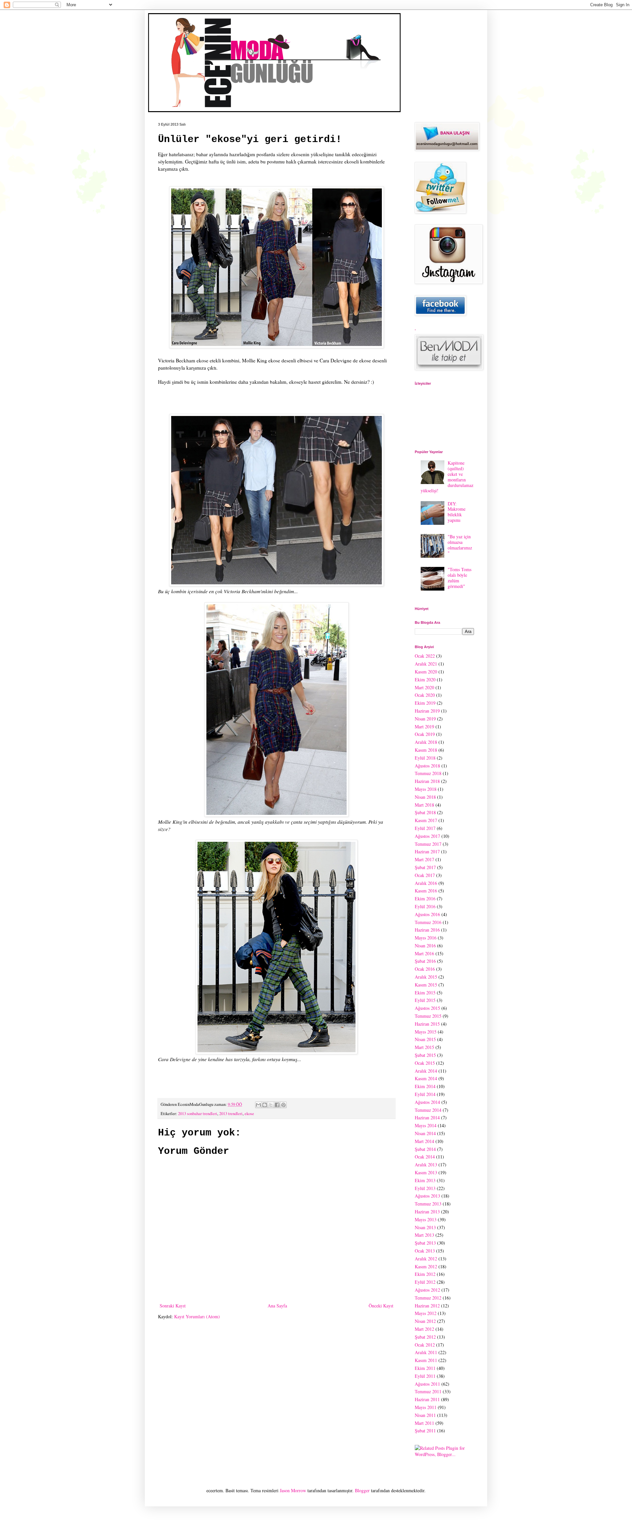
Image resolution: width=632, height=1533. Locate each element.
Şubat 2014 (425, 1149)
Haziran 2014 (427, 1117)
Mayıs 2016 (425, 938)
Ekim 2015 (425, 992)
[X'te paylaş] (271, 1105)
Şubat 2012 (425, 1337)
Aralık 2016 (426, 883)
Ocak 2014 (425, 1157)
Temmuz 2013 (428, 1204)
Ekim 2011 (425, 1368)
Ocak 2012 (425, 1345)
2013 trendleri (231, 1113)
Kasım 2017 (426, 820)
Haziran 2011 (427, 1399)
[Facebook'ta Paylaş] (277, 1105)
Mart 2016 (424, 953)
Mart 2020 (424, 687)
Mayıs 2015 (425, 1032)
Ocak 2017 (425, 875)
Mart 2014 (424, 1141)
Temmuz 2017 (428, 844)
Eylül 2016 (425, 906)
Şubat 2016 (425, 961)
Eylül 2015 (425, 1000)
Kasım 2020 (426, 672)
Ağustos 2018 (427, 766)
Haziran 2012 (427, 1305)
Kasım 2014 (426, 1078)
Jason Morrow (293, 1490)
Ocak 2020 (425, 695)
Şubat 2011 (425, 1430)
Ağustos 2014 (427, 1102)
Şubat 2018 (425, 812)
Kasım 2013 (426, 1172)
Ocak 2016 (425, 969)
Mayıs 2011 (425, 1407)
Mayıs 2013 (425, 1219)
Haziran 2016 (427, 930)
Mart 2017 (424, 859)
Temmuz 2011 (428, 1391)
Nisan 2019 (425, 719)
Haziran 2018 (427, 781)
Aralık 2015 (426, 977)
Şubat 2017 (425, 867)
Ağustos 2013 (427, 1196)
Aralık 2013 (426, 1164)
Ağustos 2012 (427, 1290)
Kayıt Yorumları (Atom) (197, 1316)
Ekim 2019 (425, 703)
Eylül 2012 (425, 1282)
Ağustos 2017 (427, 836)
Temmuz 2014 (428, 1110)
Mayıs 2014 (425, 1125)
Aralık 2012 (426, 1258)
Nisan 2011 (425, 1415)
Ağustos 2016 (427, 914)
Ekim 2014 (425, 1086)
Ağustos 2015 (427, 1008)
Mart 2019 (424, 726)
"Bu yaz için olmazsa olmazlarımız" (460, 544)
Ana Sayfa (277, 1305)
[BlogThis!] (264, 1105)
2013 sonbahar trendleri (197, 1113)
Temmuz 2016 (428, 922)
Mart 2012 (424, 1329)
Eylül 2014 (425, 1094)
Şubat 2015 (425, 1055)
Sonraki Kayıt (173, 1305)
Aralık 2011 (426, 1352)
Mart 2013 (424, 1235)
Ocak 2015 (425, 1063)
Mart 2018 (424, 805)
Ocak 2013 (425, 1251)
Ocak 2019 (425, 734)
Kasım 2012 (426, 1266)
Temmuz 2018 (428, 773)
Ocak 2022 (425, 656)
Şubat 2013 (425, 1243)
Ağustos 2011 (427, 1384)
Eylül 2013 (425, 1188)
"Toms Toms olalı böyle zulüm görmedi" (459, 577)
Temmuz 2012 (428, 1298)
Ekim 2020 (425, 679)
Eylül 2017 (425, 828)
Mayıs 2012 (425, 1313)
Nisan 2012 (425, 1321)
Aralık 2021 (426, 664)
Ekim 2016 (425, 898)
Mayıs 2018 (425, 789)
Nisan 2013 (425, 1227)
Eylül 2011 (425, 1376)
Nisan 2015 (425, 1039)
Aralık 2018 (426, 742)
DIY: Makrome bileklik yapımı (456, 511)
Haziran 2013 (427, 1211)
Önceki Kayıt (381, 1305)
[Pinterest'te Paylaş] (283, 1105)
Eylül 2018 (425, 758)
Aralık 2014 (426, 1071)
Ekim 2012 (425, 1274)
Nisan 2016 (425, 945)
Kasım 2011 (426, 1360)
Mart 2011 (424, 1423)
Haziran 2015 (427, 1024)
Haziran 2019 (427, 711)
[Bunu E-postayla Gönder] (258, 1105)
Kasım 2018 (426, 750)
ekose (249, 1113)
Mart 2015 (424, 1047)
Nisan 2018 (425, 797)
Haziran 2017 (427, 851)
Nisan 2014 (425, 1133)
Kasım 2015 (426, 985)
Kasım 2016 (426, 891)
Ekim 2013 (425, 1180)
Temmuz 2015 (428, 1016)
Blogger (362, 1490)
